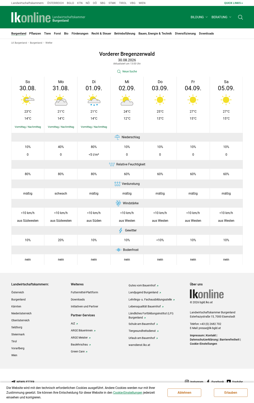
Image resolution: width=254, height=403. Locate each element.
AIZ (73, 323)
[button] (199, 17)
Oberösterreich (20, 320)
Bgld (70, 3)
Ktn (80, 3)
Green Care (78, 351)
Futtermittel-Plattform (84, 292)
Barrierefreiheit (230, 339)
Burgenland (18, 299)
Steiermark (18, 334)
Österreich (55, 3)
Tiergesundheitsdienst (142, 330)
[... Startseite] (48, 17)
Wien (142, 3)
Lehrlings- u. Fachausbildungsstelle (150, 299)
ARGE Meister (79, 337)
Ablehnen (184, 392)
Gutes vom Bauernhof (142, 285)
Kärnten (16, 306)
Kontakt (211, 335)
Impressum (197, 335)
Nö (88, 3)
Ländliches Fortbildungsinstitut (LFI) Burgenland (151, 315)
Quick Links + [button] (233, 3)
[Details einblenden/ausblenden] (27, 127)
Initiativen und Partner (84, 306)
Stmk (112, 3)
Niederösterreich (21, 313)
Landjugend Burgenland (143, 292)
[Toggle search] (240, 17)
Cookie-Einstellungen (203, 343)
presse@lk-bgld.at (210, 328)
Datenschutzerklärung (204, 339)
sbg (102, 3)
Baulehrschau (79, 344)
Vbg (133, 3)
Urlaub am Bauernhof (142, 338)
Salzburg (16, 327)
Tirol (123, 3)
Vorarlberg (17, 348)
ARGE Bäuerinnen (82, 330)
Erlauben (230, 392)
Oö (95, 3)
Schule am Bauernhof (142, 323)
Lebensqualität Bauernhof (145, 306)
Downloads (78, 299)
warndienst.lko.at (139, 344)
